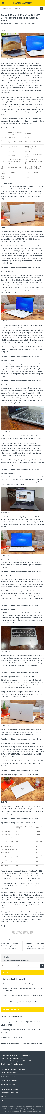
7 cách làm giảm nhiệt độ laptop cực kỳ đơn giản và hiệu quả (22, 996)
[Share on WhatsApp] (14, 932)
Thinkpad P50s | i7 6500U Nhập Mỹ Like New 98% (25, 1043)
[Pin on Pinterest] (27, 932)
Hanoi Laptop (31, 23)
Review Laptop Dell (19, 939)
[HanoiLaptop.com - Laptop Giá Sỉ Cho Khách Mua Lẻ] (22, 3)
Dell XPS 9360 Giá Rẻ (15, 1037)
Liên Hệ (3, 1100)
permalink (35, 939)
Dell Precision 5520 (16, 1016)
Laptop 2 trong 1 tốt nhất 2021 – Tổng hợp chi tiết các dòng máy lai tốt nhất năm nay (33, 945)
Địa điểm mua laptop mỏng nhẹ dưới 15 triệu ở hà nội (21, 984)
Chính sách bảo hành (8, 1072)
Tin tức (3, 1096)
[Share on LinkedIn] (31, 932)
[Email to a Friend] (24, 932)
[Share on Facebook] (17, 932)
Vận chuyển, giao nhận (9, 1076)
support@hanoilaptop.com (15, 1064)
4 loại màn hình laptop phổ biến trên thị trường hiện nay (22, 1002)
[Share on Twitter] (20, 932)
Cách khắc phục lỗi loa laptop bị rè (15, 979)
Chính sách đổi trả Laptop (10, 1080)
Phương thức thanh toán (9, 1093)
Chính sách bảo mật (8, 1084)
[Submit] (41, 8)
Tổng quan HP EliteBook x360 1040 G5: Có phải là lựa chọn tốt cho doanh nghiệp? (11, 945)
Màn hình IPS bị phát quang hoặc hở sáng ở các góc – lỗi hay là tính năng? (22, 989)
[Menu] (3, 3)
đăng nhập (14, 960)
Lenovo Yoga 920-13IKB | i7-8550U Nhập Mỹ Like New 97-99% (21, 1023)
